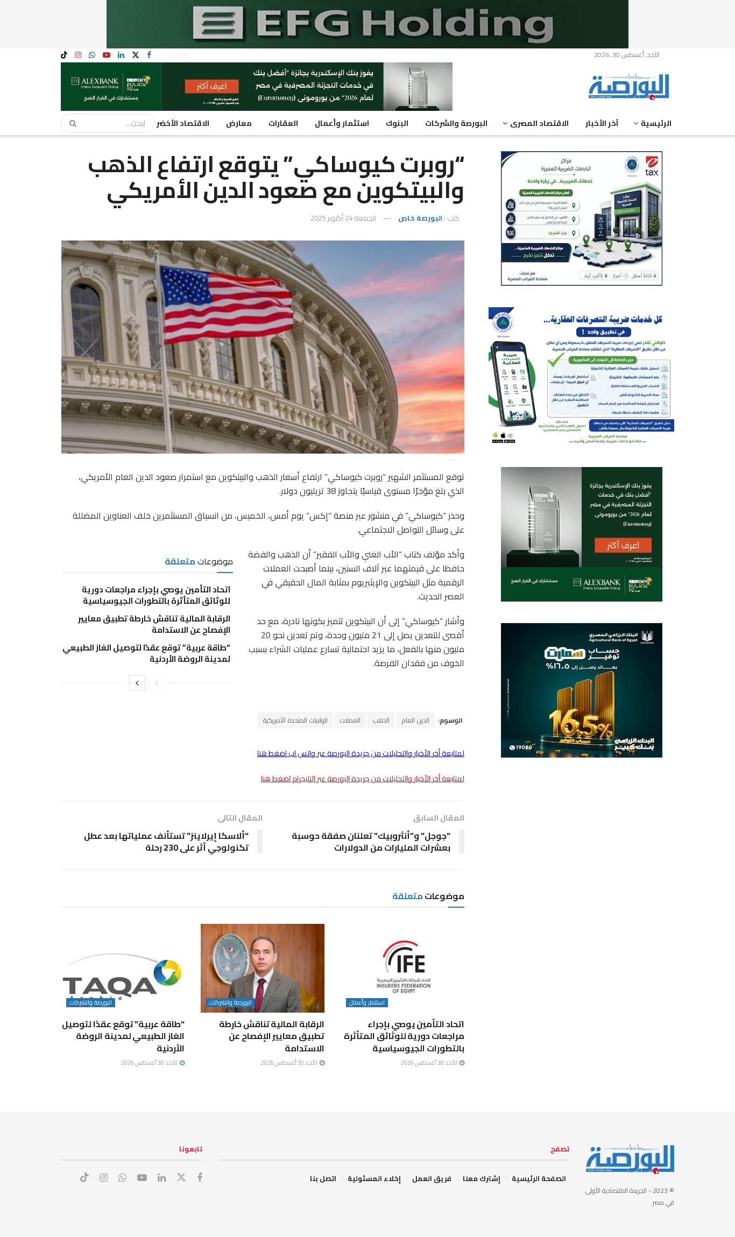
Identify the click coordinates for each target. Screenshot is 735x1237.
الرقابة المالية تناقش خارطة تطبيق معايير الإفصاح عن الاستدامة (154, 624)
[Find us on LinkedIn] (121, 55)
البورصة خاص (420, 217)
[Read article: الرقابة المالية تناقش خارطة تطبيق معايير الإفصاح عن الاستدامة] (262, 968)
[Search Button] (69, 123)
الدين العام (415, 720)
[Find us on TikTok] (64, 55)
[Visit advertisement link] (367, 24)
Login (174, 54)
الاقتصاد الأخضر (183, 123)
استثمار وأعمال (342, 123)
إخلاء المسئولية (374, 1178)
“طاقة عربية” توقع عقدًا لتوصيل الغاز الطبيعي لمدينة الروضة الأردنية (146, 653)
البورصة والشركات (456, 123)
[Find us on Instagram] (78, 55)
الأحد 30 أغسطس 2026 (429, 1062)
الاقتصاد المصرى (539, 123)
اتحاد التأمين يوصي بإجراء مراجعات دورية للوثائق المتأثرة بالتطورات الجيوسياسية (156, 595)
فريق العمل (431, 1178)
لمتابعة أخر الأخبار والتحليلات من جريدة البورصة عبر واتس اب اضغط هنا (360, 753)
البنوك (397, 123)
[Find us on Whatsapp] (92, 55)
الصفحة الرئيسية (539, 1178)
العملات (350, 720)
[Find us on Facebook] (149, 55)
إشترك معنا (481, 1178)
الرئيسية (656, 123)
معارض (239, 123)
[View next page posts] (137, 682)
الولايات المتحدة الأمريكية (295, 720)
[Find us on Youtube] (106, 55)
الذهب (381, 720)
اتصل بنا (323, 1178)
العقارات (283, 123)
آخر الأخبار (601, 123)
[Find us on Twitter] (135, 55)
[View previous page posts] (157, 682)
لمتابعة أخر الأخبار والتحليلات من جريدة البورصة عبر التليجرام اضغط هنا (362, 779)
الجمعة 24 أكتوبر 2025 (343, 217)
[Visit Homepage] (631, 87)
